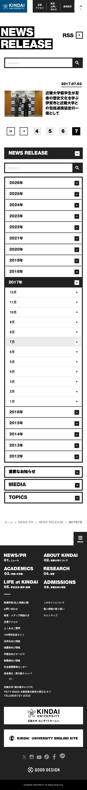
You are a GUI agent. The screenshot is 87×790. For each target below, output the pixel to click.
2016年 (16, 412)
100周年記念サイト (14, 634)
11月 (13, 302)
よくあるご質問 (12, 628)
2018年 (16, 271)
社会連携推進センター (15, 666)
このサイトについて (54, 602)
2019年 (16, 260)
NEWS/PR (25, 522)
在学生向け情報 (12, 641)
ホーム (9, 522)
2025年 (16, 193)
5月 (12, 361)
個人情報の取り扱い (54, 608)
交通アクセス (39, 6)
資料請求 (67, 6)
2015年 (16, 423)
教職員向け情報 (12, 660)
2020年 (16, 249)
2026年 (16, 183)
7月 (12, 341)
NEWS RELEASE (51, 522)
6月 (12, 351)
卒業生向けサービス (14, 654)
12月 (13, 292)
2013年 (16, 445)
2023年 (16, 216)
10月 (13, 312)
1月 (12, 401)
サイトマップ (51, 615)
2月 (12, 391)
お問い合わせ (11, 608)
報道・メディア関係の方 (16, 615)
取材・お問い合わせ (54, 6)
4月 (12, 371)
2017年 (15, 282)
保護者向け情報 (12, 647)
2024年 (16, 205)
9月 (12, 321)
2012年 (16, 456)
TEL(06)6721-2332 (17, 695)
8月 (12, 331)
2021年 (16, 238)
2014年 (16, 434)
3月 (12, 381)
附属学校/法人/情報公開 (16, 602)
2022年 (16, 227)
